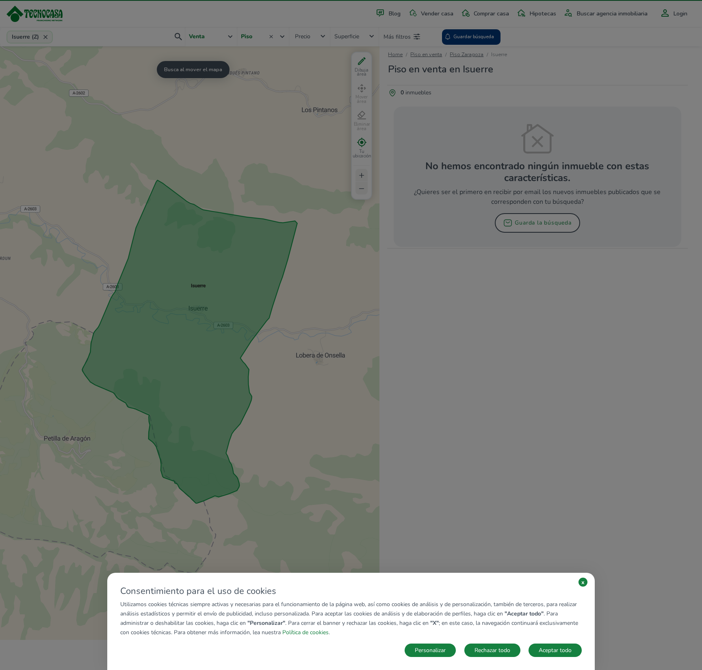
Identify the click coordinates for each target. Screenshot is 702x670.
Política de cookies (305, 632)
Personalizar (430, 650)
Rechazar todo (492, 650)
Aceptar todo (555, 650)
